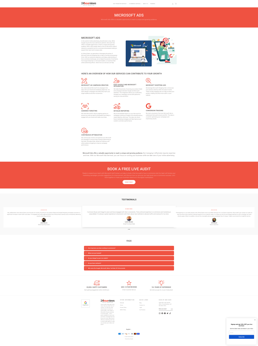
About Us (145, 3)
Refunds (122, 302)
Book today (129, 182)
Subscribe (241, 337)
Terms (121, 305)
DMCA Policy (123, 309)
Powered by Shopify (129, 338)
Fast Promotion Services (120, 3)
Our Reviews (142, 309)
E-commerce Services (135, 3)
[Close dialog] (255, 320)
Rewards (152, 3)
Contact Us (142, 305)
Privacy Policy (123, 307)
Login (140, 307)
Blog (140, 302)
